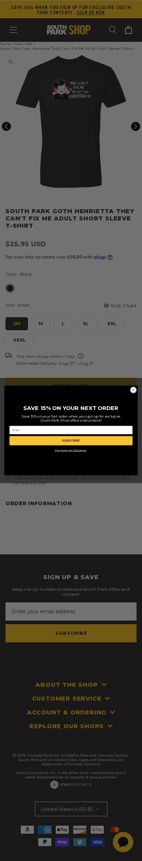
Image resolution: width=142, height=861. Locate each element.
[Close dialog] (133, 390)
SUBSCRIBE (71, 440)
